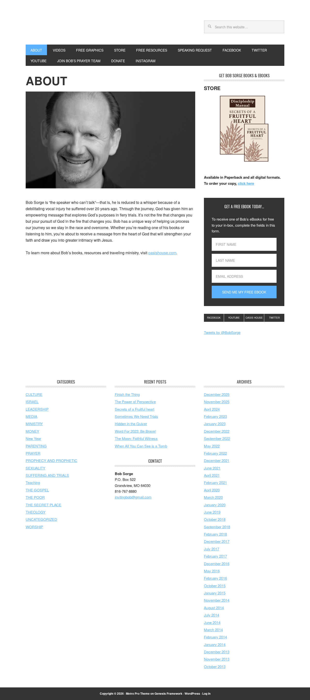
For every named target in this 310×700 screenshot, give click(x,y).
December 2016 (216, 563)
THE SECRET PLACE (43, 504)
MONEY (32, 431)
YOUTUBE (38, 60)
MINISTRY (34, 423)
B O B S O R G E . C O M (58, 26)
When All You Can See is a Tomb (141, 445)
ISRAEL (32, 401)
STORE (119, 50)
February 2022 (215, 453)
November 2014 (216, 600)
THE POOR (35, 497)
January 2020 (214, 504)
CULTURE (34, 394)
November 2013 (216, 659)
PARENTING (36, 445)
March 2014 (213, 629)
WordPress (192, 693)
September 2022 (217, 438)
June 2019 (212, 512)
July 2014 (211, 614)
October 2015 (214, 585)
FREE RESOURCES (151, 50)
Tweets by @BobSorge (222, 332)
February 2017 (215, 556)
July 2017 (211, 548)
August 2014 (214, 607)
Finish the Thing (127, 394)
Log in (206, 693)
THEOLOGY (36, 512)
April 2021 (212, 475)
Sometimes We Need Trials (136, 416)
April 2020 (212, 489)
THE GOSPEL (37, 489)
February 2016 (215, 578)
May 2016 (212, 570)
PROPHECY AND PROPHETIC (51, 460)
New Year (33, 438)
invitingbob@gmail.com (133, 497)
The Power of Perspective (135, 401)
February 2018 (215, 534)
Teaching (33, 482)
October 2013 (214, 666)
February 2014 (215, 636)
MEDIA (31, 416)
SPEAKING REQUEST (195, 50)
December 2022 (216, 431)
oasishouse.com (162, 252)
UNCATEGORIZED (41, 519)
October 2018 (214, 519)
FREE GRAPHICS (89, 50)
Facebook (214, 317)
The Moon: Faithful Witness (136, 438)
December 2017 (216, 541)
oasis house (254, 317)
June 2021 (212, 467)
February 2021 (215, 482)
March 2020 (213, 497)
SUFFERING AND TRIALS (47, 475)
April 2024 (212, 409)
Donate (118, 60)
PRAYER (33, 453)
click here (246, 183)
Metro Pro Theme (138, 693)
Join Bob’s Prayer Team (79, 60)
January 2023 (214, 423)
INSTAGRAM (145, 60)
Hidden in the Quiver (131, 423)
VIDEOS (59, 50)
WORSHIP (34, 526)
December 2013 (216, 651)
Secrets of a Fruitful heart (134, 409)
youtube (234, 317)
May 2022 (212, 445)
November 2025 (216, 401)
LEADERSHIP (37, 409)
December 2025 (216, 394)
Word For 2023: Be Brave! (135, 431)
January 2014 (214, 644)
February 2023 (215, 416)
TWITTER (259, 50)
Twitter (274, 317)
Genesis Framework (168, 693)
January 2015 (214, 592)
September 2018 (217, 526)
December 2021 (216, 460)
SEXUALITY (35, 467)
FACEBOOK (232, 50)
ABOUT (36, 50)
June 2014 (212, 622)
